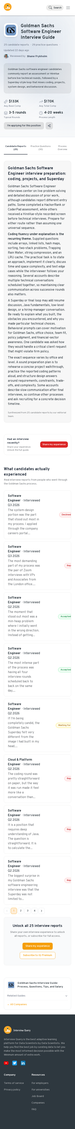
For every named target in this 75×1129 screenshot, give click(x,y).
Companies (38, 1103)
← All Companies (17, 1004)
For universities (41, 1089)
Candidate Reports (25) (15, 148)
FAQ (34, 1109)
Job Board (38, 1096)
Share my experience (54, 444)
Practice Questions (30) (41, 148)
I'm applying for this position (24, 125)
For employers (40, 1083)
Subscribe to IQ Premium (37, 955)
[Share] (49, 125)
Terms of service (14, 1083)
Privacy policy (12, 1089)
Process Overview (62, 148)
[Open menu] (68, 8)
